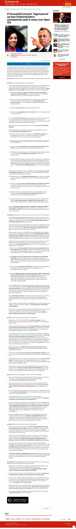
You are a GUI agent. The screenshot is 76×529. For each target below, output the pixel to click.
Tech (21, 4)
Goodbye (24, 524)
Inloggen (66, 1)
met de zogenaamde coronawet (24, 321)
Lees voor (28, 63)
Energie (24, 4)
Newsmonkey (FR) (17, 524)
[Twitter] (62, 519)
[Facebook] (60, 519)
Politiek (17, 4)
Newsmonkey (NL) (9, 524)
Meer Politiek (64, 59)
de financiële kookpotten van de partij (30, 285)
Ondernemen (12, 4)
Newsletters (68, 7)
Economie (7, 4)
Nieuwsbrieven (18, 519)
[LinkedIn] (64, 519)
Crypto (35, 4)
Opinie (64, 7)
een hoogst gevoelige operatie (15, 236)
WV (8, 55)
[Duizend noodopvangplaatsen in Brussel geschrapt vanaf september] (55, 49)
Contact (68, 524)
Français (68, 519)
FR (70, 1)
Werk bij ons (28, 519)
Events (23, 519)
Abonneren (68, 4)
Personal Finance (29, 4)
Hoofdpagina (7, 9)
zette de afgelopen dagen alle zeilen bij (24, 217)
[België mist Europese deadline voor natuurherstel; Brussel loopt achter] (55, 54)
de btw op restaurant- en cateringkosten (22, 384)
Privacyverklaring (46, 519)
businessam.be (67, 31)
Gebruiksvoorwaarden (36, 519)
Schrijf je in (62, 77)
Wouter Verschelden (18, 53)
